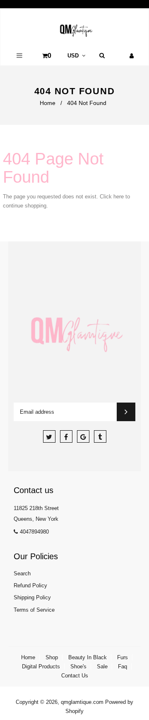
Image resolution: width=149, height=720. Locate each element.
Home (47, 103)
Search (22, 573)
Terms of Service (34, 610)
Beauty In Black (87, 657)
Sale (102, 666)
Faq (122, 666)
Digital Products (41, 666)
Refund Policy (30, 585)
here (118, 196)
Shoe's (78, 666)
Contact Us (74, 675)
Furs (122, 657)
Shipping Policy (32, 597)
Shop (52, 657)
